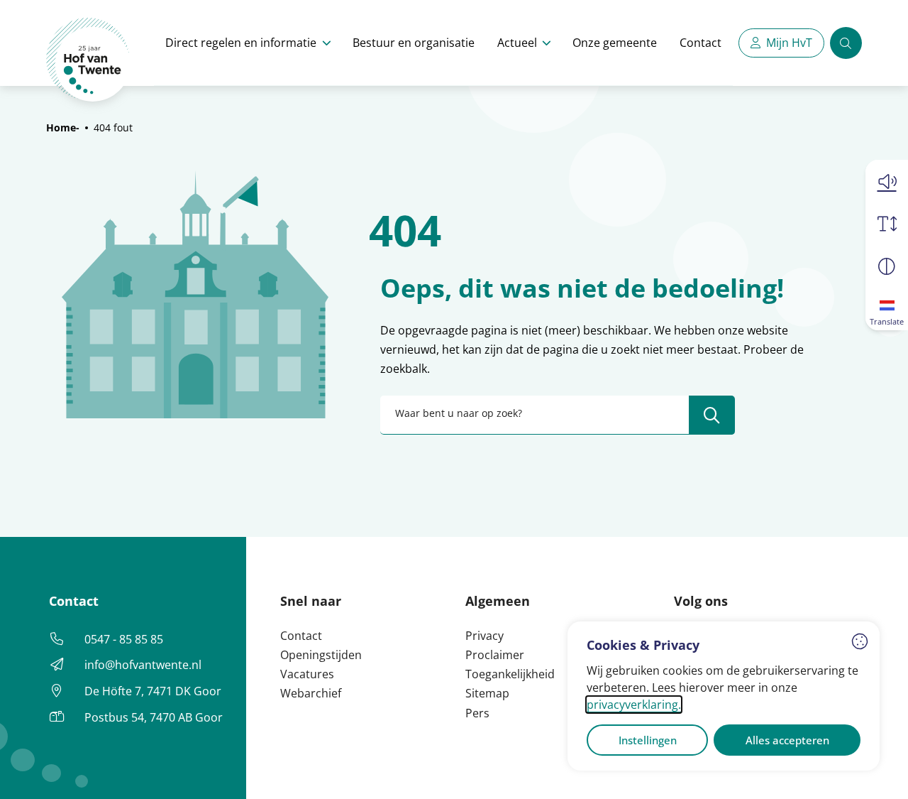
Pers (477, 713)
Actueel (517, 42)
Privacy (484, 635)
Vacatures (307, 674)
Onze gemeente (614, 42)
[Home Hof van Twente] (88, 60)
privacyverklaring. (634, 704)
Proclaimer (494, 655)
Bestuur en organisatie (414, 42)
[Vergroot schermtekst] (886, 223)
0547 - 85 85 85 (123, 639)
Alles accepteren (787, 740)
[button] (886, 181)
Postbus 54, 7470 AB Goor (153, 717)
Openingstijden (321, 655)
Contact (700, 42)
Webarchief (310, 693)
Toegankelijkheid (510, 674)
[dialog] (724, 696)
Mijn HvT (789, 42)
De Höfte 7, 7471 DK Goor (152, 691)
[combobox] (557, 415)
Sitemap (487, 693)
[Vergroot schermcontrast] (886, 266)
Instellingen (648, 740)
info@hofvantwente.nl (142, 665)
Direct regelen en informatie (240, 42)
